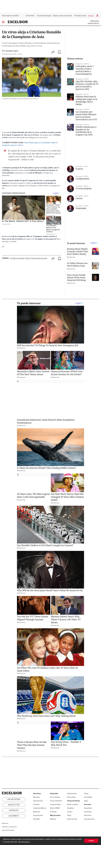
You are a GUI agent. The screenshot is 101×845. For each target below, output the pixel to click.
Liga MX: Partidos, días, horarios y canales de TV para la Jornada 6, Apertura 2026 (87, 85)
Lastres (79, 198)
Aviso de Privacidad (8, 830)
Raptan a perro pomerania (62, 16)
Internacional (38, 801)
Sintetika (36, 819)
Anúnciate (91, 15)
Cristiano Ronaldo (17, 258)
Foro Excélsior (55, 797)
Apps (86, 801)
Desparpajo (81, 208)
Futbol (27, 258)
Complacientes (82, 178)
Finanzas (36, 804)
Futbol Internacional (39, 258)
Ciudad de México (39, 808)
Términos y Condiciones (9, 827)
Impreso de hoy (93, 23)
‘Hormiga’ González (81, 16)
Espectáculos (38, 815)
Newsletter (14, 805)
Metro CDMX (55, 808)
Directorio (5, 823)
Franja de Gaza (55, 804)
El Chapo (53, 812)
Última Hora (94, 21)
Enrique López (12, 51)
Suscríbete (14, 816)
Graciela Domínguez (44, 16)
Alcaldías (70, 808)
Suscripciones (89, 819)
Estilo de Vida (72, 819)
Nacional (36, 797)
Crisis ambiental (56, 801)
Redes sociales (72, 804)
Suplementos (72, 793)
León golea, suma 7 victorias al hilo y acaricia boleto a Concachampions (85, 70)
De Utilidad (88, 797)
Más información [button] (24, 842)
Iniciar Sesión (13, 799)
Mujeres (53, 819)
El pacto (79, 169)
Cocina (69, 812)
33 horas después (84, 188)
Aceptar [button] (91, 841)
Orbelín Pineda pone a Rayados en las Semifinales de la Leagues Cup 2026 (86, 131)
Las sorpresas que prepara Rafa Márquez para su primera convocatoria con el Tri (86, 116)
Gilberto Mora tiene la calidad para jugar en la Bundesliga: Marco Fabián (86, 100)
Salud (69, 815)
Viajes (86, 793)
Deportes (36, 812)
